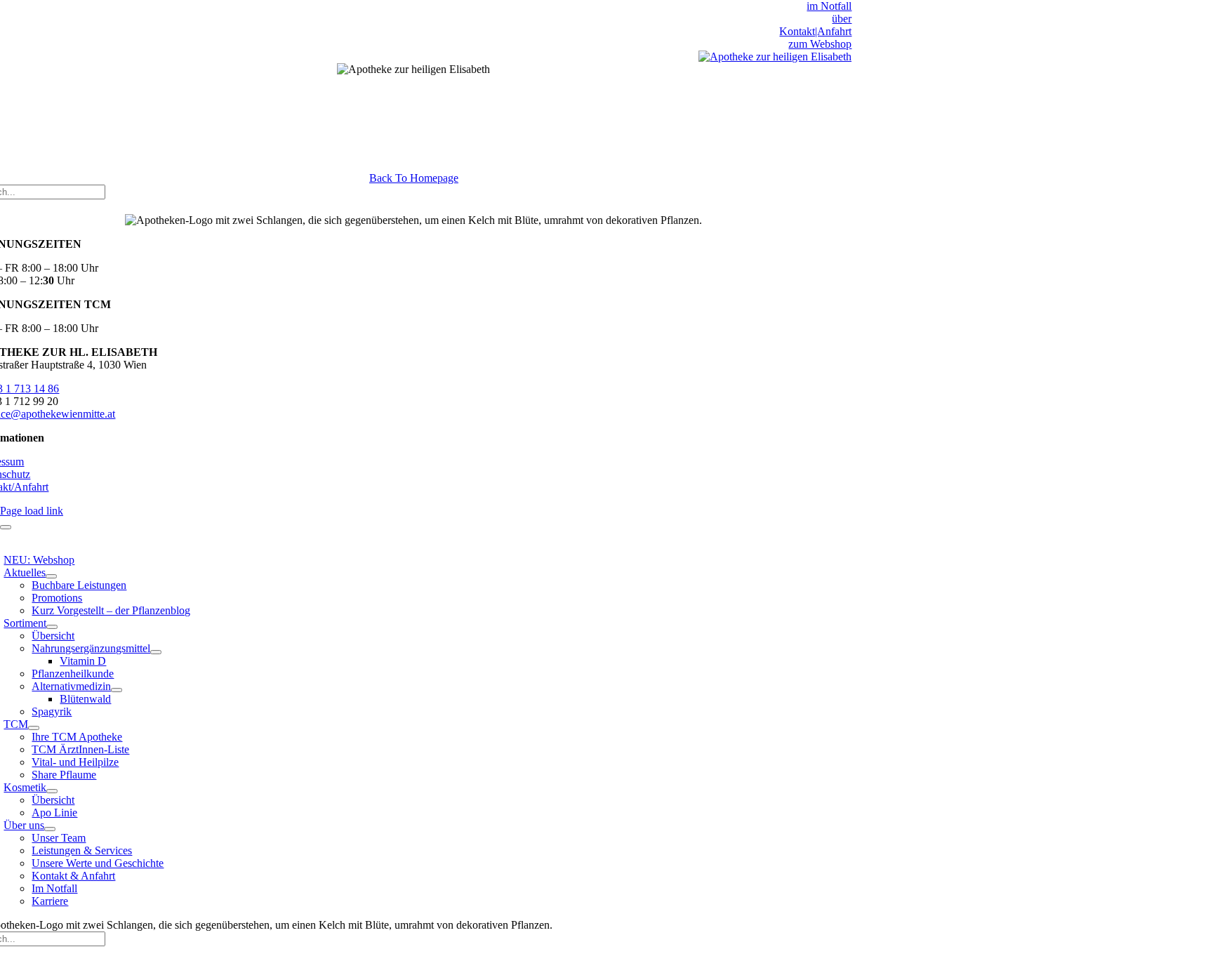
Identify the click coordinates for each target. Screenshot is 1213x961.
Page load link (31, 511)
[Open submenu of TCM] (33, 728)
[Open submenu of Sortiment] (52, 627)
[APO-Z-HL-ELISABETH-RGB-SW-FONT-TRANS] (774, 56)
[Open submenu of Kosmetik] (52, 791)
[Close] (5, 527)
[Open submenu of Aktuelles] (51, 576)
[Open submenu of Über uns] (49, 829)
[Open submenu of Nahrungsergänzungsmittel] (155, 652)
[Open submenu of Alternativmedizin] (116, 690)
